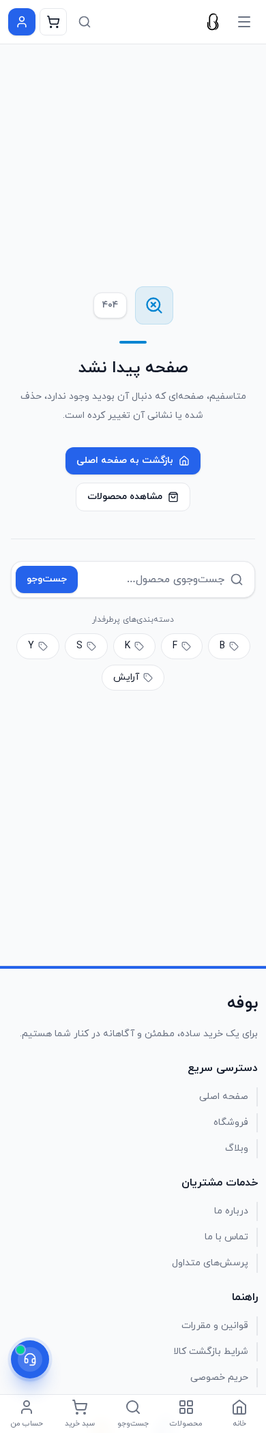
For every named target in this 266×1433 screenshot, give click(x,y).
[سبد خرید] (53, 21)
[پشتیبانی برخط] (30, 1359)
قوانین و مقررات (214, 1325)
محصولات (186, 1423)
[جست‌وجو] (84, 21)
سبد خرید (80, 1423)
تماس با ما (226, 1237)
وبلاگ (236, 1148)
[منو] (244, 21)
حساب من (27, 1423)
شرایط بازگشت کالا (210, 1351)
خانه (239, 1423)
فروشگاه (230, 1122)
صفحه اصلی (223, 1096)
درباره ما (231, 1211)
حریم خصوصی (219, 1377)
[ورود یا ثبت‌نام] (21, 21)
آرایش (126, 677)
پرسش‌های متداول (210, 1262)
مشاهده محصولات (124, 496)
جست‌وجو (47, 579)
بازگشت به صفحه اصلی (124, 460)
